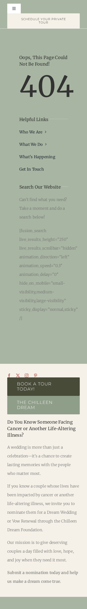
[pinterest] (35, 375)
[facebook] (9, 375)
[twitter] (18, 375)
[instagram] (27, 375)
